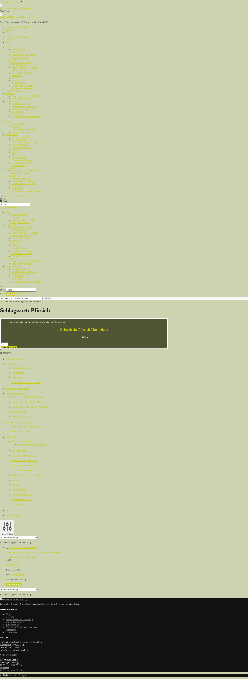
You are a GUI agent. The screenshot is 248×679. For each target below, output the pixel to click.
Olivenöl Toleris (18, 412)
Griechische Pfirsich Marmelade (84, 329)
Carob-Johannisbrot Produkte (24, 455)
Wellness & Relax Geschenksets (26, 117)
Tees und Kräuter (19, 49)
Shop (8, 47)
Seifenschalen (17, 111)
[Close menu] (1, 5)
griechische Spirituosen (21, 470)
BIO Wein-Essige (19, 65)
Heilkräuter (16, 75)
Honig (14, 78)
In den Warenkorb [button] (9, 347)
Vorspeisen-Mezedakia (21, 499)
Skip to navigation (8, 8)
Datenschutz (11, 632)
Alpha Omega (18, 675)
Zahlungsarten (12, 624)
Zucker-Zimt (17, 504)
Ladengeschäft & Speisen (17, 27)
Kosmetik (10, 93)
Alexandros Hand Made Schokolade (27, 397)
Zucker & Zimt (18, 91)
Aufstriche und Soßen (21, 62)
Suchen (47, 298)
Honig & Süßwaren (20, 57)
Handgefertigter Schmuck (17, 388)
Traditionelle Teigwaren (22, 86)
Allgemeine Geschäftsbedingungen (21, 627)
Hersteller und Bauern (16, 393)
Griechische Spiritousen (22, 73)
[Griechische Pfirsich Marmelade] (87, 547)
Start (2, 301)
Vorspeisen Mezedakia (21, 88)
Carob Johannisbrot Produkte (24, 68)
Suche (3, 199)
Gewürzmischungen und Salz (24, 460)
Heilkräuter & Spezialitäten (23, 55)
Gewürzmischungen (20, 70)
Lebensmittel (11, 60)
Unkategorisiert (13, 515)
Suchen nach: (6, 298)
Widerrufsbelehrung (15, 622)
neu (11, 322)
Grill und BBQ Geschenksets (24, 106)
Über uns (10, 29)
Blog (8, 32)
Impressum (11, 630)
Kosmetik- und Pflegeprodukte (20, 422)
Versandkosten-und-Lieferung (19, 619)
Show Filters (7, 534)
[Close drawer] (1, 14)
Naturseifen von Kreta (21, 98)
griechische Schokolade (22, 465)
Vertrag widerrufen (8, 655)
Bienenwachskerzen (15, 359)
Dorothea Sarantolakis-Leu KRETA (27, 402)
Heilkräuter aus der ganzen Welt (25, 475)
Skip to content (24, 8)
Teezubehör (16, 114)
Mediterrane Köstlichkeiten (23, 109)
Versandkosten (17, 574)
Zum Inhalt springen (9, 2)
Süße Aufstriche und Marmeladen (50, 322)
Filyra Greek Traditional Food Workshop (30, 407)
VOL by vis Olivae (20, 416)
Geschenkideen (13, 101)
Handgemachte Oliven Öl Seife (25, 96)
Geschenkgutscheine (20, 104)
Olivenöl (15, 52)
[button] (124, 287)
